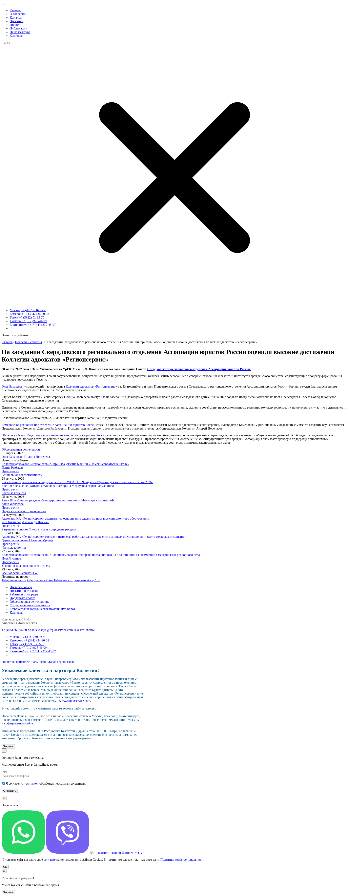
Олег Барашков (12, 386)
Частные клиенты (14, 493)
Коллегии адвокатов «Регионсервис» (91, 386)
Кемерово (16, 313)
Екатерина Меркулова (71, 485)
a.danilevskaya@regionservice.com (50, 630)
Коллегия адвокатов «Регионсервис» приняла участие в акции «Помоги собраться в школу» (65, 464)
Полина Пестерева (37, 456)
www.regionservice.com (74, 700)
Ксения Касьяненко (15, 485)
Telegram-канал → (14, 580)
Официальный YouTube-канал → (50, 580)
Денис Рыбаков (12, 467)
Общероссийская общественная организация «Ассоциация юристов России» (55, 435)
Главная (7, 342)
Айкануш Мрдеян (40, 540)
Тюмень (15, 321)
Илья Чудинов (11, 558)
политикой (31, 783)
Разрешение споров (15, 529)
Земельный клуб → (87, 580)
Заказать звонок (84, 630)
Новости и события (28, 342)
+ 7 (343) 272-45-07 (43, 324)
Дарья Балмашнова (101, 485)
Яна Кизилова (11, 522)
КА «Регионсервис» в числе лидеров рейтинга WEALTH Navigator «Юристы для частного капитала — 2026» (77, 482)
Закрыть (8, 746)
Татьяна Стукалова (42, 485)
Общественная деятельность (21, 449)
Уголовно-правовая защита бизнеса (26, 565)
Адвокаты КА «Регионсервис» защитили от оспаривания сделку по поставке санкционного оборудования (75, 518)
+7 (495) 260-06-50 (33, 310)
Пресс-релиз (10, 471)
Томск (14, 317)
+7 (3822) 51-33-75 (31, 317)
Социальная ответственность (22, 475)
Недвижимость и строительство (24, 511)
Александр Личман (35, 522)
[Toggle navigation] (3, 4)
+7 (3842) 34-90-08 (36, 313)
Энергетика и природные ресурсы (53, 529)
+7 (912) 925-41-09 (34, 321)
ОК (5, 866)
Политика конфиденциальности (24, 661)
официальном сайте (19, 723)
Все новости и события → (20, 573)
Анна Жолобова (13, 504)
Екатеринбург (19, 324)
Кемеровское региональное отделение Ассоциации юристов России (49, 425)
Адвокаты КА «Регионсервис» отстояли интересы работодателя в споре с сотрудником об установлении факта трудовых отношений (94, 536)
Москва (15, 310)
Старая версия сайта (61, 661)
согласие (50, 859)
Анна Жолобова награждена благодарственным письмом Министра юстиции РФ (58, 500)
